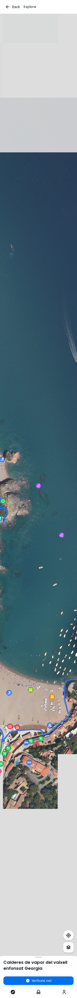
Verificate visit (42, 980)
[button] (9, 693)
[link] (13, 992)
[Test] (68, 935)
